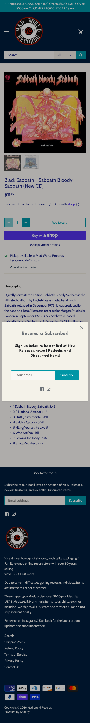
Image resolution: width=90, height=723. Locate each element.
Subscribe (67, 375)
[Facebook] (42, 388)
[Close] (82, 328)
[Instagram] (48, 388)
